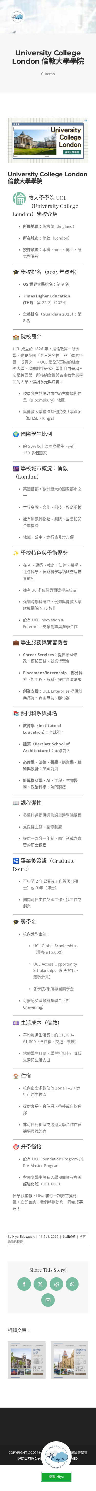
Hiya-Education (23, 1236)
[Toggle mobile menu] (85, 22)
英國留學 (69, 1236)
